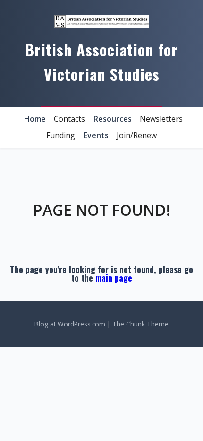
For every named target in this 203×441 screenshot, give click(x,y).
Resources (112, 119)
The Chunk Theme (140, 323)
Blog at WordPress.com (69, 323)
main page (113, 278)
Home (35, 119)
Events (96, 135)
